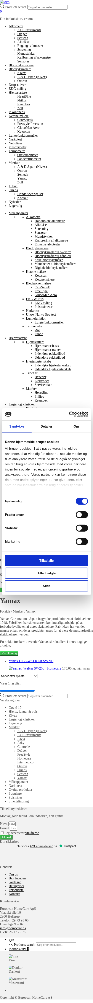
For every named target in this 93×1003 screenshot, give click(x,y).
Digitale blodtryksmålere (51, 268)
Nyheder (15, 202)
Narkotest (15, 139)
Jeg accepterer (22, 833)
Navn (4, 823)
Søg (11, 939)
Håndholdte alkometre (50, 221)
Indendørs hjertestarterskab (53, 365)
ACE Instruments (29, 30)
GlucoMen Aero (28, 127)
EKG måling (17, 88)
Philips (22, 100)
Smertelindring (19, 801)
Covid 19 (15, 707)
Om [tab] (76, 426)
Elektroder (42, 381)
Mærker (14, 163)
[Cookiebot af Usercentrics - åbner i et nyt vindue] (69, 414)
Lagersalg (15, 205)
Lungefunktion (36, 318)
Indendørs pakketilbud (50, 353)
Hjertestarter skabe (38, 361)
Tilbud (13, 186)
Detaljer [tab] (47, 426)
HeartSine (24, 96)
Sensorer (23, 61)
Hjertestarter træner (48, 349)
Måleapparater (18, 213)
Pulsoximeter (17, 147)
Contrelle (23, 746)
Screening (24, 49)
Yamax (22, 178)
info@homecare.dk (13, 928)
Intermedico (25, 762)
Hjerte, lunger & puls (23, 711)
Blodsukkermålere (21, 65)
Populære (15, 793)
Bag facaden (17, 878)
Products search (16, 7)
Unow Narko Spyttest (41, 314)
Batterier (40, 377)
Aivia (21, 739)
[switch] (82, 514)
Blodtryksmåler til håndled (53, 256)
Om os (13, 190)
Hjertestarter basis (47, 346)
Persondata (16, 890)
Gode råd (15, 882)
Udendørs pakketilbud (50, 357)
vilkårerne (32, 833)
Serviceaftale (43, 385)
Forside (5, 611)
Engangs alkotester (30, 45)
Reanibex (23, 104)
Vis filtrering (9, 653)
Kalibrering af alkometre (34, 57)
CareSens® (25, 120)
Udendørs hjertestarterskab (53, 369)
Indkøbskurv (19, 949)
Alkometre (16, 26)
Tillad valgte (46, 573)
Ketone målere (19, 116)
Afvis (46, 586)
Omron (22, 81)
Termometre (17, 151)
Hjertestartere (18, 92)
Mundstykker (26, 53)
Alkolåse (23, 42)
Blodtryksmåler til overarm (53, 252)
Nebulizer (15, 143)
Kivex (21, 73)
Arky (20, 743)
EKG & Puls (34, 299)
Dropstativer (17, 85)
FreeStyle (41, 291)
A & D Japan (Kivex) (32, 77)
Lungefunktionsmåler (23, 135)
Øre (37, 330)
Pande (39, 334)
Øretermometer (27, 155)
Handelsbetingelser (30, 194)
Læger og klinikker (22, 404)
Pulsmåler (15, 797)
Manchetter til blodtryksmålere (55, 264)
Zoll (20, 108)
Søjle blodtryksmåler (49, 260)
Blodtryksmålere (20, 69)
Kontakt (22, 198)
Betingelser (16, 886)
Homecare (24, 758)
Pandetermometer (29, 159)
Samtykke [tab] (16, 426)
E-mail (5, 828)
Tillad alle (46, 560)
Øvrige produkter (20, 789)
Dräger (22, 34)
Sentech (22, 38)
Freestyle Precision (30, 124)
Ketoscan (23, 131)
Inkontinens (17, 112)
